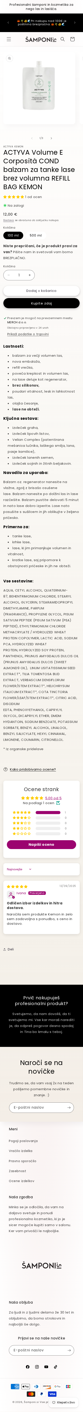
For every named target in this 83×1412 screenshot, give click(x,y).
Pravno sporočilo (23, 1161)
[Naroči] (69, 1107)
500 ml (36, 235)
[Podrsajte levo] (32, 138)
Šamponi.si (31, 1402)
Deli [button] (11, 949)
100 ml (13, 235)
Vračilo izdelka (21, 1151)
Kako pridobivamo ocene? (33, 769)
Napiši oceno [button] (41, 844)
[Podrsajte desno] (51, 138)
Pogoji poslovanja (23, 1141)
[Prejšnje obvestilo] (8, 22)
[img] (17, 886)
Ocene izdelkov (21, 1181)
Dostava (8, 220)
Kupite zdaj (41, 303)
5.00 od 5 (53, 798)
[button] (9, 39)
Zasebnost (17, 1171)
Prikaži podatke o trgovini (28, 334)
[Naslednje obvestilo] (75, 22)
